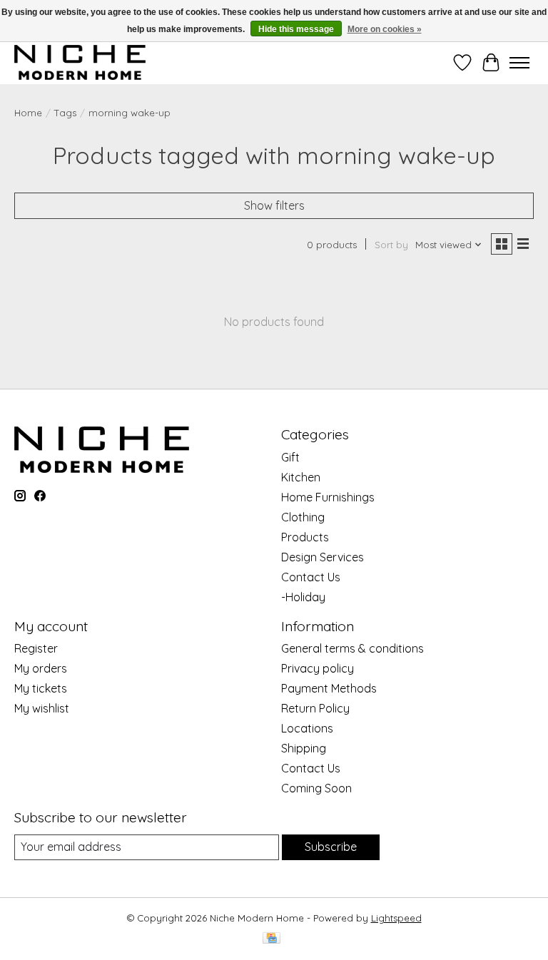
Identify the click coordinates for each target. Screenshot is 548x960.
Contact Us (310, 577)
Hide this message (296, 29)
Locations (307, 728)
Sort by (391, 244)
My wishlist (41, 708)
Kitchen (300, 477)
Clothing (303, 517)
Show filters (274, 205)
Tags (65, 112)
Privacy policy (317, 668)
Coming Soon (316, 788)
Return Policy (315, 708)
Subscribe (331, 846)
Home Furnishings (328, 497)
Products (305, 537)
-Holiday (303, 597)
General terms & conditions (352, 648)
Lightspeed (396, 918)
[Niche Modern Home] (80, 62)
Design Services (322, 557)
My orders (40, 668)
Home (28, 112)
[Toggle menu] (519, 62)
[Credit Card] (271, 939)
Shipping (303, 748)
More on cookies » (384, 29)
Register (36, 648)
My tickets (40, 688)
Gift (290, 457)
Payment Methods (329, 688)
